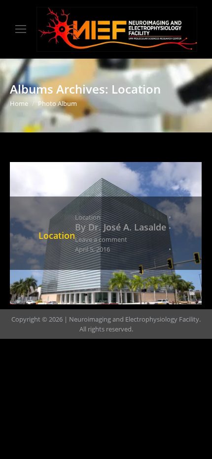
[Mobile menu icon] (21, 29)
